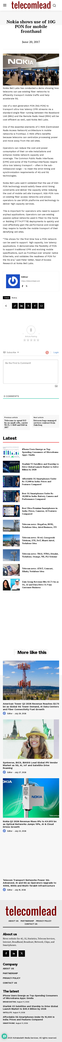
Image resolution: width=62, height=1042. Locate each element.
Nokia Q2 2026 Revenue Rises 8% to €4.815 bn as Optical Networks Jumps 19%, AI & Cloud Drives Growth (30, 824)
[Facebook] (22, 285)
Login (56, 352)
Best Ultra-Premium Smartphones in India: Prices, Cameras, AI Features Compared (40, 511)
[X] (27, 285)
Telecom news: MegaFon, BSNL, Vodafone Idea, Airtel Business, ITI (39, 525)
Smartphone (9, 1023)
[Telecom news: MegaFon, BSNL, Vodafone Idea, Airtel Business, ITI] (11, 526)
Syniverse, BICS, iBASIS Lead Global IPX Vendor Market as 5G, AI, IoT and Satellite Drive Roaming (30, 765)
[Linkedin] (21, 306)
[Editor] (13, 281)
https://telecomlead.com (30, 281)
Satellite (7, 1013)
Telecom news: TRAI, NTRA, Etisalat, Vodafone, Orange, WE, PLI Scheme (40, 555)
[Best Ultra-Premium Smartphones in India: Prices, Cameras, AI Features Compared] (11, 511)
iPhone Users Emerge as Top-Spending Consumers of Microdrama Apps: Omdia (40, 452)
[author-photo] (5, 713)
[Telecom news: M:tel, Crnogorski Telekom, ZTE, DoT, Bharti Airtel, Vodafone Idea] (11, 540)
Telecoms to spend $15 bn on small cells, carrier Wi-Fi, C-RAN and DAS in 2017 (16, 423)
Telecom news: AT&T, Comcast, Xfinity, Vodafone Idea (37, 570)
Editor (24, 276)
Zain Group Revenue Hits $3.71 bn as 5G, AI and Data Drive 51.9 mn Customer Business (40, 584)
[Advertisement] (31, 613)
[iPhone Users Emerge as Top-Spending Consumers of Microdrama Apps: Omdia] (11, 452)
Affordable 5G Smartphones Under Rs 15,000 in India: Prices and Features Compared (39, 481)
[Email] (41, 306)
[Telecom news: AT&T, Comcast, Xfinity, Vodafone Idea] (11, 570)
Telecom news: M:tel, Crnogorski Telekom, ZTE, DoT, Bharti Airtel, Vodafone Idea (38, 540)
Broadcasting (9, 1002)
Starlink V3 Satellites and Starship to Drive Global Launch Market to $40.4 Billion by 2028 (40, 467)
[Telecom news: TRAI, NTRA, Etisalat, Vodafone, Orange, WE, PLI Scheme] (11, 555)
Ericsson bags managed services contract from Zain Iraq (45, 422)
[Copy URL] (15, 306)
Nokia (14, 298)
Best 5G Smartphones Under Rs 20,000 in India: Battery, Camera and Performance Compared (40, 496)
